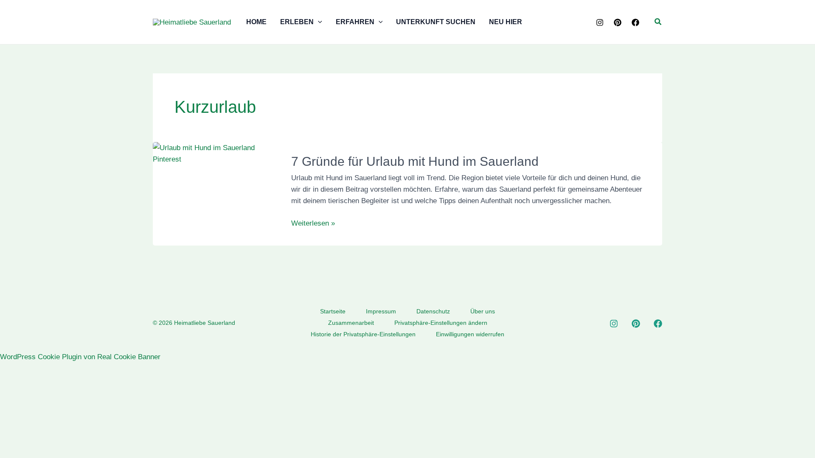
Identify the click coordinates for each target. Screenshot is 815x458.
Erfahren (355, 21)
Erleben (297, 21)
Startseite (333, 311)
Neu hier (505, 21)
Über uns (482, 311)
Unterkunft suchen (435, 21)
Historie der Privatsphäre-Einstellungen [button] (363, 334)
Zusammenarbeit (351, 322)
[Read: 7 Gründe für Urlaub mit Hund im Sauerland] (216, 153)
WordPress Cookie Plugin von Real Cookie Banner (80, 357)
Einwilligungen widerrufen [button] (470, 334)
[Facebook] (635, 22)
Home (256, 21)
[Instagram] (600, 22)
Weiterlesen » (313, 224)
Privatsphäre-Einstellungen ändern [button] (440, 322)
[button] (318, 22)
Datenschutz (433, 311)
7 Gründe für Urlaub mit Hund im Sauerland (415, 161)
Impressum (381, 311)
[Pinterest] (617, 22)
